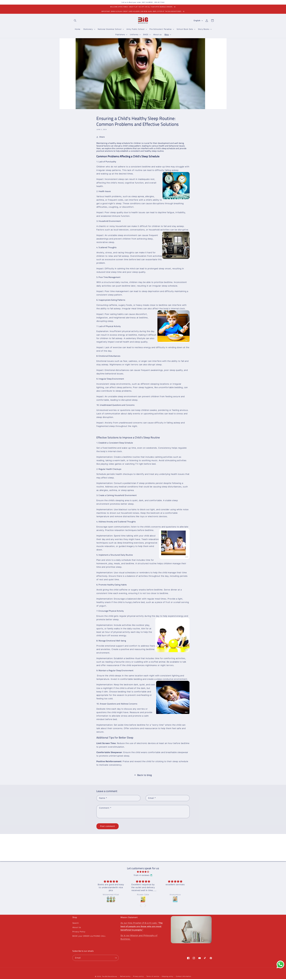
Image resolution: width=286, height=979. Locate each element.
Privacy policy (138, 976)
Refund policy (125, 976)
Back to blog (144, 775)
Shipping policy (167, 976)
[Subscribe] (163, 858)
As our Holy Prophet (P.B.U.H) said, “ (142, 926)
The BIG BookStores (109, 976)
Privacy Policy (78, 931)
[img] (143, 871)
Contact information (183, 976)
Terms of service (152, 976)
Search (75, 923)
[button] (75, 20)
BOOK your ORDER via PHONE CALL (89, 936)
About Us (76, 927)
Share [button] (102, 137)
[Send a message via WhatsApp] (280, 964)
